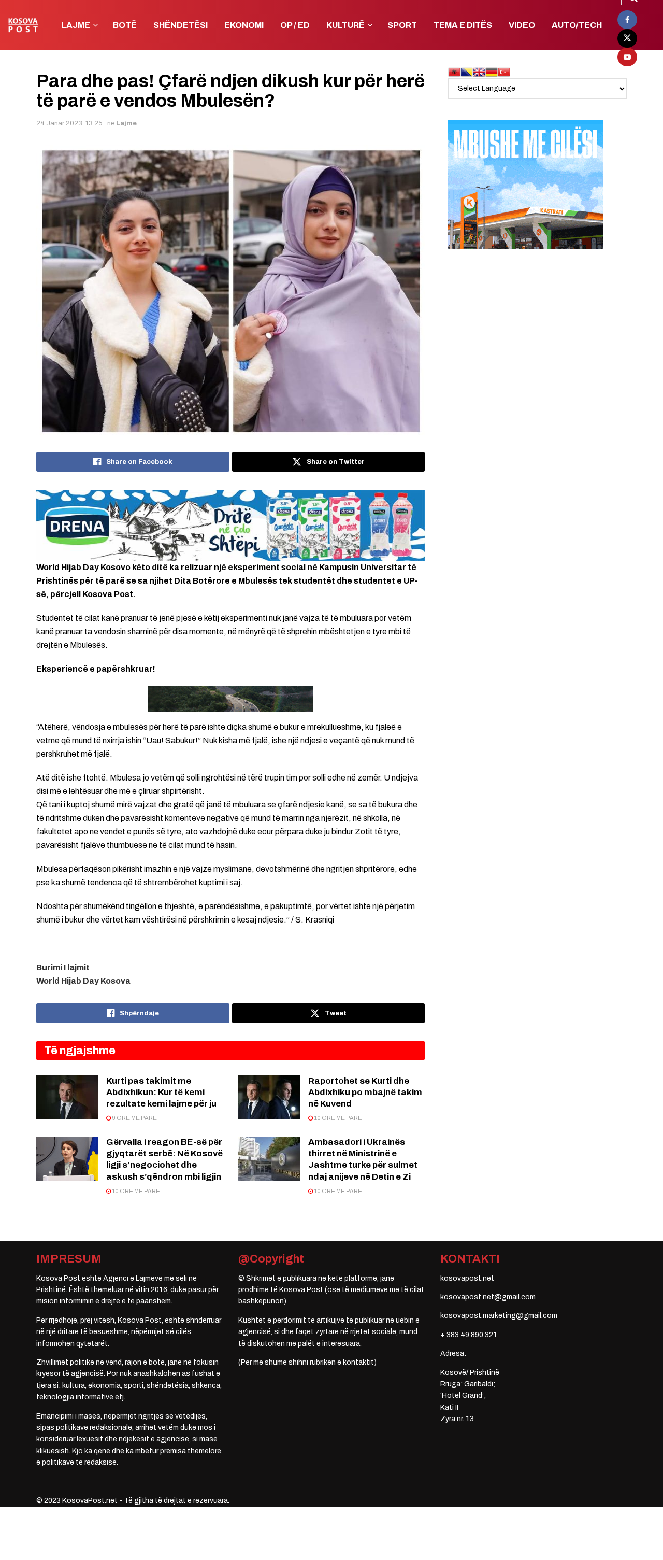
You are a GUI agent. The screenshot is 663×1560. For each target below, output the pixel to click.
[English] (479, 72)
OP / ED (295, 25)
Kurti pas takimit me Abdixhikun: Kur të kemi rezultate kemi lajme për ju (161, 1092)
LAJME (75, 25)
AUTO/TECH (577, 25)
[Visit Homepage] (23, 25)
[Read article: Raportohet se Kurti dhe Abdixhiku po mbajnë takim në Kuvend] (269, 1097)
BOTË (125, 25)
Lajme (126, 123)
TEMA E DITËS (463, 25)
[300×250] (525, 184)
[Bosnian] (466, 72)
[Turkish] (504, 72)
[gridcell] (230, 967)
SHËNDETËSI (180, 25)
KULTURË (345, 25)
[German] (491, 72)
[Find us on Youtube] (627, 57)
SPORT (402, 25)
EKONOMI (244, 25)
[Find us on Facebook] (627, 19)
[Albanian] (454, 72)
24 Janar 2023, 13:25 (69, 123)
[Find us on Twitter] (627, 38)
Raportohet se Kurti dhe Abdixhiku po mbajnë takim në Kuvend (365, 1092)
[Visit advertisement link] (230, 525)
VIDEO (522, 25)
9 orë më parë (134, 1118)
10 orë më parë (337, 1118)
